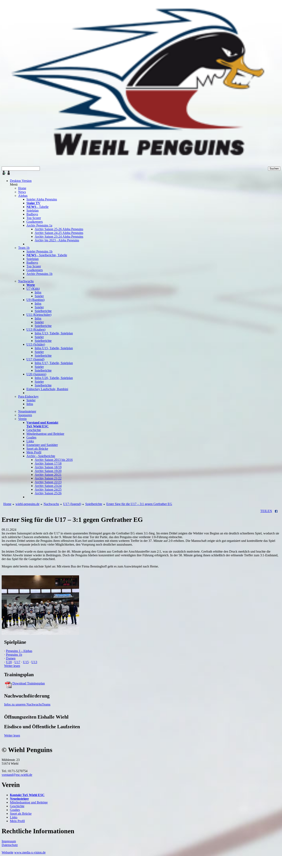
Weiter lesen (12, 666)
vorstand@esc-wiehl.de (17, 774)
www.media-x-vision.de (30, 852)
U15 (26, 662)
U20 (9, 662)
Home (7, 504)
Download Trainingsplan (28, 683)
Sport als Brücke (21, 813)
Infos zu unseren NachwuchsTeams (27, 704)
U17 (17, 662)
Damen (10, 658)
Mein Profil (17, 821)
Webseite (7, 852)
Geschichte (17, 806)
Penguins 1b (14, 654)
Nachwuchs (51, 504)
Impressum (9, 841)
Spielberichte (93, 504)
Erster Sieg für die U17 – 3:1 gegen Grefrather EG (139, 504)
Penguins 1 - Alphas (19, 651)
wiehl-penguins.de (27, 504)
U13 (34, 662)
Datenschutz (10, 845)
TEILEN (266, 511)
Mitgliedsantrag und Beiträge (29, 802)
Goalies (15, 810)
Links (13, 817)
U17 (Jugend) (72, 504)
